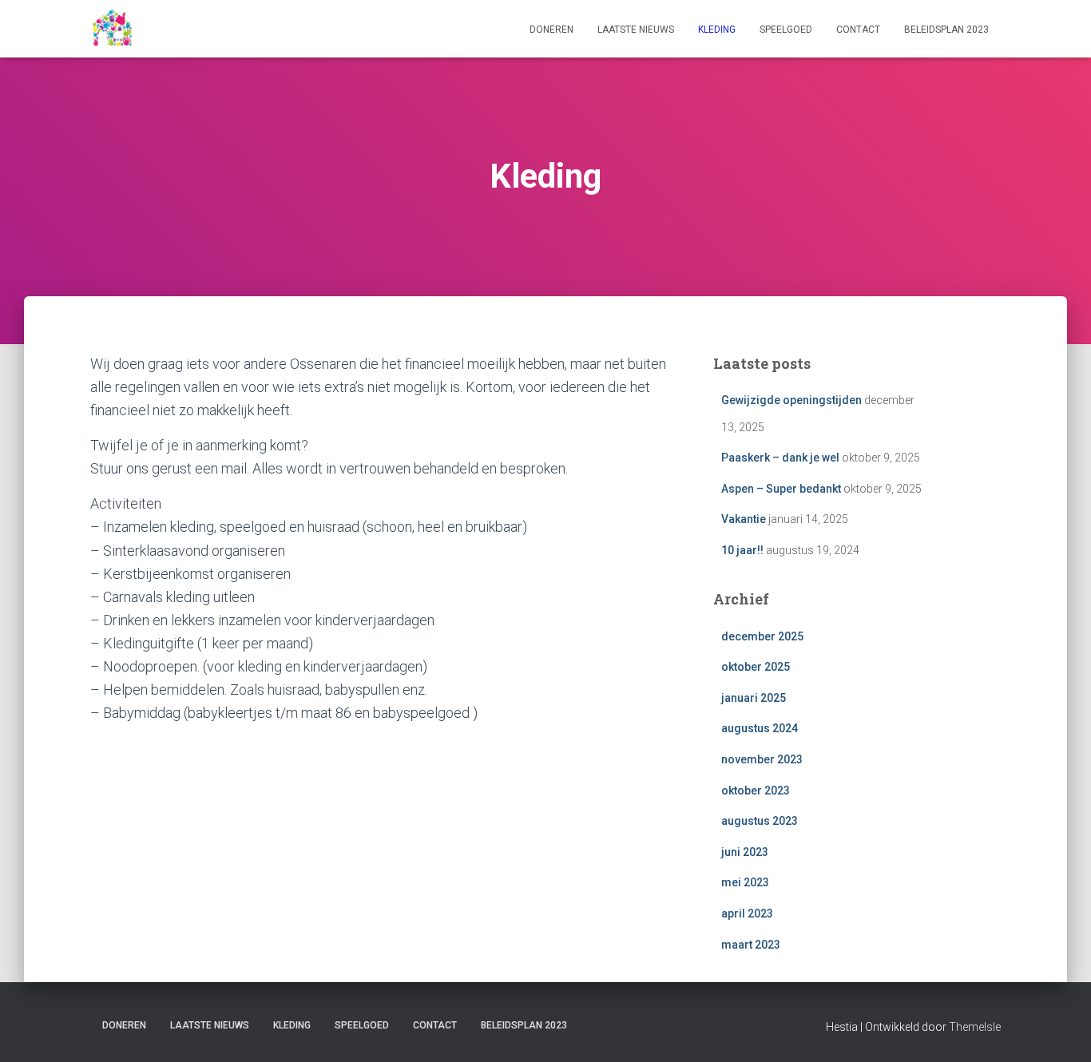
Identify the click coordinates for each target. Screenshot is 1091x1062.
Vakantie (743, 519)
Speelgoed (786, 29)
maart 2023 (750, 944)
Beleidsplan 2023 (946, 29)
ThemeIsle (975, 1026)
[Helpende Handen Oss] (111, 29)
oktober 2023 (755, 790)
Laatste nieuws (635, 29)
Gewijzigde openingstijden (791, 400)
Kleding (717, 29)
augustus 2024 (759, 728)
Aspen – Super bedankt (781, 488)
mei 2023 (745, 882)
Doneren (551, 29)
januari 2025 (753, 697)
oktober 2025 (755, 666)
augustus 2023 (759, 820)
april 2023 (747, 913)
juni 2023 (744, 852)
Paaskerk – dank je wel (780, 457)
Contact (858, 29)
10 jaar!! (742, 550)
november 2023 (762, 759)
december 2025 (762, 636)
